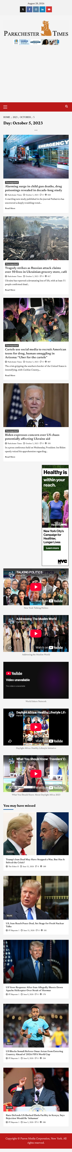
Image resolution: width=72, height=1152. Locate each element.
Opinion (10, 852)
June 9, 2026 (28, 994)
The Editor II (14, 866)
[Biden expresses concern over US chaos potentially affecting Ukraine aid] (36, 405)
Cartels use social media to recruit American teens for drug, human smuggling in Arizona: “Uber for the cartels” (35, 353)
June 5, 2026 (28, 1122)
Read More (10, 208)
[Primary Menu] (6, 106)
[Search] (66, 106)
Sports (9, 1043)
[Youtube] (49, 9)
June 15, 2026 (28, 866)
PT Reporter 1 (14, 930)
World (9, 916)
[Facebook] (29, 9)
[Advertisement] (36, 77)
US (8, 980)
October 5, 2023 (32, 195)
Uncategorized (12, 182)
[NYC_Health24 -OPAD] (55, 515)
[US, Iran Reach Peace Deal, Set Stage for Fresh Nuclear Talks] (36, 898)
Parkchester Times (15, 195)
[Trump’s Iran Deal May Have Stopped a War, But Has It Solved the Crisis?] (36, 834)
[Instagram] (36, 9)
